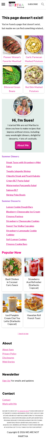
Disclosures (8, 357)
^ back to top (23, 333)
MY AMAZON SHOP (23, 411)
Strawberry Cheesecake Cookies (22, 221)
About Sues (8, 349)
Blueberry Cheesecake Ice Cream (23, 211)
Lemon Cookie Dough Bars (19, 207)
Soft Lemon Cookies (16, 239)
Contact (6, 399)
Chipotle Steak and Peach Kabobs (23, 176)
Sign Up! (6, 380)
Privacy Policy (9, 353)
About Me (23, 145)
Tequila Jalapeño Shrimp (18, 171)
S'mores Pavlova (14, 216)
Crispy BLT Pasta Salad (17, 180)
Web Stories (8, 361)
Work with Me (9, 403)
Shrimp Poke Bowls (15, 194)
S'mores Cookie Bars (16, 244)
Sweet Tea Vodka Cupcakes (20, 226)
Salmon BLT (12, 190)
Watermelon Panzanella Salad (21, 185)
